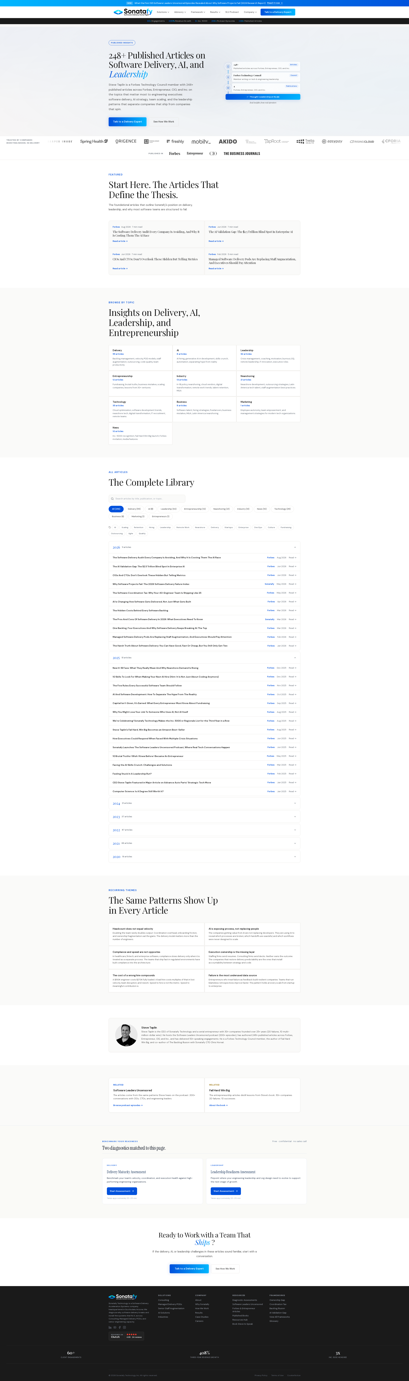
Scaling (125, 527)
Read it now (273, 3)
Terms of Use (277, 1375)
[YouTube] (114, 1327)
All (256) (116, 509)
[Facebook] (119, 1327)
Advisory (179, 12)
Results (214, 12)
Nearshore (200, 527)
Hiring (151, 527)
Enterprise (244, 527)
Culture (271, 527)
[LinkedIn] (110, 1327)
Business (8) (118, 516)
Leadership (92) (169, 509)
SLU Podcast (232, 12)
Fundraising (286, 527)
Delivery (215, 527)
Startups (229, 527)
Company (249, 12)
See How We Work (163, 121)
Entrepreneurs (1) (160, 516)
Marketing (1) (138, 516)
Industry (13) (243, 509)
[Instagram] (124, 1327)
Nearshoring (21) (221, 509)
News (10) (262, 509)
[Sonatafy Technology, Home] (133, 12)
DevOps (258, 527)
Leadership (165, 527)
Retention (138, 527)
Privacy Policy (261, 1375)
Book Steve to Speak (242, 1324)
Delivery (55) (134, 509)
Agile (130, 533)
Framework (197, 12)
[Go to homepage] (130, 1297)
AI (115, 527)
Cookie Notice (293, 1375)
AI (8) (150, 509)
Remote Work (183, 527)
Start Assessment (120, 1191)
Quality (142, 533)
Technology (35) (282, 509)
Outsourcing (117, 533)
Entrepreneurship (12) (195, 509)
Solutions (162, 12)
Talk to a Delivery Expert (277, 12)
